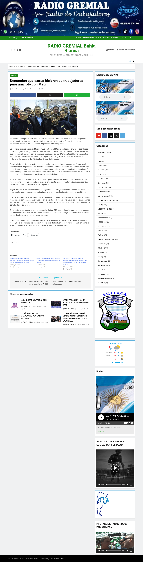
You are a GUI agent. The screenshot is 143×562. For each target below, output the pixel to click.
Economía (101, 183)
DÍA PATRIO (102, 179)
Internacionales (103, 196)
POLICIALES (102, 226)
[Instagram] (110, 135)
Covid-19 (101, 166)
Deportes (101, 174)
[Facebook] (104, 135)
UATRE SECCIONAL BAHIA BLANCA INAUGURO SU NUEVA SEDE (76, 302)
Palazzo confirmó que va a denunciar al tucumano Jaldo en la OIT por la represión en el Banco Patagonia (101, 38)
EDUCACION (102, 187)
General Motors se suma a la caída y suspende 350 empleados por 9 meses (48, 261)
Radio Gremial (16, 89)
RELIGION (101, 248)
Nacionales (102, 218)
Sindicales (101, 265)
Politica (100, 231)
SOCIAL (100, 270)
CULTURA (101, 170)
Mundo (100, 213)
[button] (115, 468)
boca (99, 157)
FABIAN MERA (28, 306)
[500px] (122, 135)
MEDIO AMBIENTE (104, 209)
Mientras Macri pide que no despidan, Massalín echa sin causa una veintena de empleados (22, 261)
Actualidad (101, 153)
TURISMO (101, 283)
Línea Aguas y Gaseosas (106, 200)
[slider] (113, 484)
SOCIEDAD (101, 274)
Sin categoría (102, 261)
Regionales (102, 244)
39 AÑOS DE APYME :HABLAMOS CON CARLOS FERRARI (32, 315)
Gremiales (14, 75)
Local (100, 205)
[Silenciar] (127, 485)
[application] (115, 468)
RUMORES (101, 252)
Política (100, 235)
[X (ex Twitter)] (116, 135)
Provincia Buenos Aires (106, 239)
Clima (100, 161)
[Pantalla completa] (131, 485)
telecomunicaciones (105, 278)
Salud (100, 257)
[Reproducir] (99, 485)
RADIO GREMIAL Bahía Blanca (72, 48)
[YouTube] (98, 135)
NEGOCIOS (102, 222)
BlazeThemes (59, 558)
